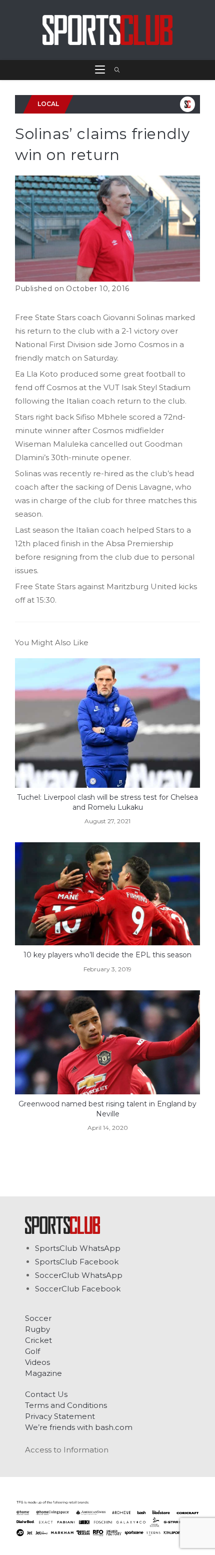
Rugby (37, 1329)
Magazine (43, 1373)
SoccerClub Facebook (77, 1288)
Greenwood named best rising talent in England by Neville (107, 1108)
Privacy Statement (60, 1416)
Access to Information (66, 1449)
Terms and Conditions (66, 1405)
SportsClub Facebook (76, 1261)
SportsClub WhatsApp (77, 1248)
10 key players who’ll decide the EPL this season (108, 954)
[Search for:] (113, 70)
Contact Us (46, 1394)
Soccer (38, 1318)
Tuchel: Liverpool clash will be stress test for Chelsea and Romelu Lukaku (107, 802)
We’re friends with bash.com (78, 1427)
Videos (37, 1362)
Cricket (38, 1340)
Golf (32, 1351)
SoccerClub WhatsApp (78, 1275)
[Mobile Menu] (101, 70)
